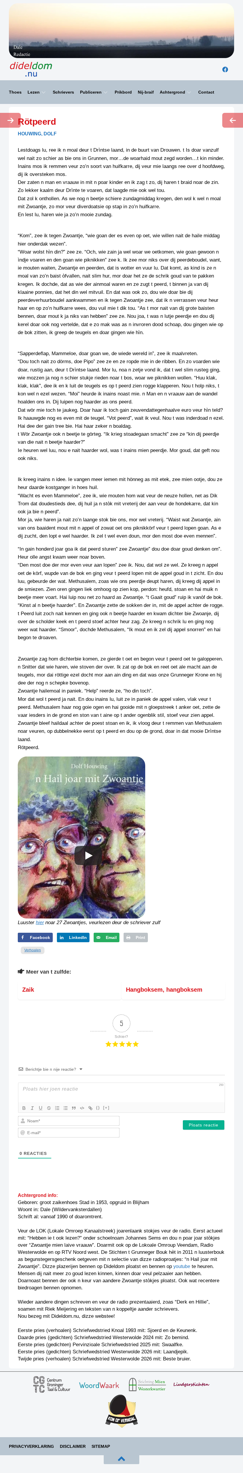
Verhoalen (32, 950)
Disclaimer (73, 1446)
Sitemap (101, 1446)
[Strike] (49, 1108)
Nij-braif (146, 92)
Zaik (28, 989)
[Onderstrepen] (40, 1108)
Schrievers (63, 92)
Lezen (34, 92)
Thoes (15, 92)
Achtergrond (172, 92)
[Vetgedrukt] (24, 1108)
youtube (181, 1266)
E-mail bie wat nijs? (29, 1461)
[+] (106, 1107)
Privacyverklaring (31, 1446)
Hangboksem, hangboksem (164, 989)
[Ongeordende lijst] (65, 1108)
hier (40, 922)
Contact (206, 92)
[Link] (90, 1108)
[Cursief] (32, 1108)
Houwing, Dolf (37, 133)
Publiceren (91, 92)
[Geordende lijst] (57, 1108)
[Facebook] (225, 70)
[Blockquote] (74, 1108)
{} (98, 1107)
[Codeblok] (82, 1108)
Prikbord (123, 92)
